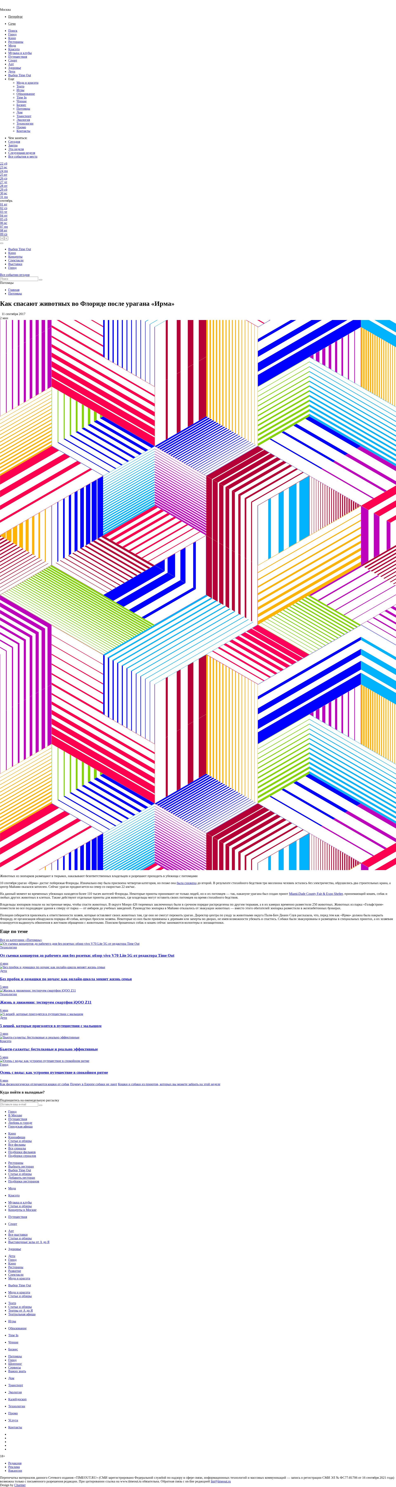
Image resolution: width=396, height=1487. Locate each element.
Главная (13, 290)
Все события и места (22, 156)
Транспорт (23, 116)
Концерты (15, 256)
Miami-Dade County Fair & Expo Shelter (316, 893)
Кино (12, 38)
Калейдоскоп (17, 1399)
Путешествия (17, 56)
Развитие (14, 1271)
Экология (23, 120)
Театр (20, 86)
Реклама (14, 1467)
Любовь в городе (20, 1122)
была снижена (187, 883)
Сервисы (14, 1367)
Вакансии (15, 1470)
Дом (19, 112)
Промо (21, 127)
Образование (25, 94)
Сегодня (14, 141)
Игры (20, 90)
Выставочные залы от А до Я (29, 1242)
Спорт (12, 60)
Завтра (13, 145)
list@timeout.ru (221, 1481)
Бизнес (21, 105)
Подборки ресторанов (23, 1181)
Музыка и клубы (20, 53)
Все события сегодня (14, 274)
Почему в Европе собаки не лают (93, 1084)
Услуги (13, 1420)
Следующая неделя (21, 153)
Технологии (24, 123)
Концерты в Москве (22, 1210)
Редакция (14, 1463)
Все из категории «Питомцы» (21, 940)
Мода (12, 45)
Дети (11, 71)
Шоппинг (15, 1363)
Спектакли (16, 260)
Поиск (12, 30)
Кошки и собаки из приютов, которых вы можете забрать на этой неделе (169, 1084)
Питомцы (23, 108)
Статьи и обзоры (20, 1141)
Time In (21, 97)
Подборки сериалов (22, 1155)
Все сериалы (17, 1148)
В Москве (15, 1115)
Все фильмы (17, 1144)
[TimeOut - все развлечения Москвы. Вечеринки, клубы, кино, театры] (9, 6)
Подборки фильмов (22, 1152)
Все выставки (18, 1234)
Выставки (15, 264)
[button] (1, 243)
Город (12, 34)
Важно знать (17, 1371)
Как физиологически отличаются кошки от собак (34, 1084)
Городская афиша (20, 1126)
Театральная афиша (21, 1314)
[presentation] (2, 238)
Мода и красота (27, 82)
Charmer (20, 1485)
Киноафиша (16, 1137)
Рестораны (15, 42)
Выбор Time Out (19, 75)
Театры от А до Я (20, 1310)
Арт (11, 64)
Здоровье (14, 68)
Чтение (21, 101)
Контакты (23, 131)
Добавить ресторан (21, 1177)
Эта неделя (16, 149)
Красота (14, 49)
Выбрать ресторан (21, 1166)
